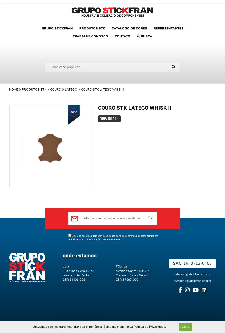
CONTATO (122, 36)
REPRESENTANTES (168, 28)
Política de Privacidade (149, 327)
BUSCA (146, 36)
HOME (13, 89)
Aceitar (185, 327)
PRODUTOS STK (92, 28)
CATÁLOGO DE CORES (129, 28)
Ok (149, 218)
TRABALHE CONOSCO (90, 36)
